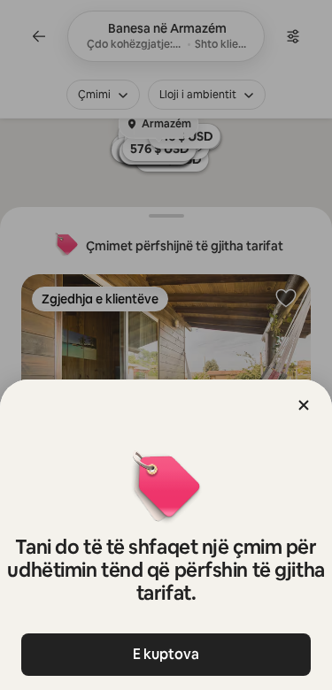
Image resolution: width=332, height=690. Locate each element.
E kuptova (166, 654)
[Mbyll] (304, 405)
